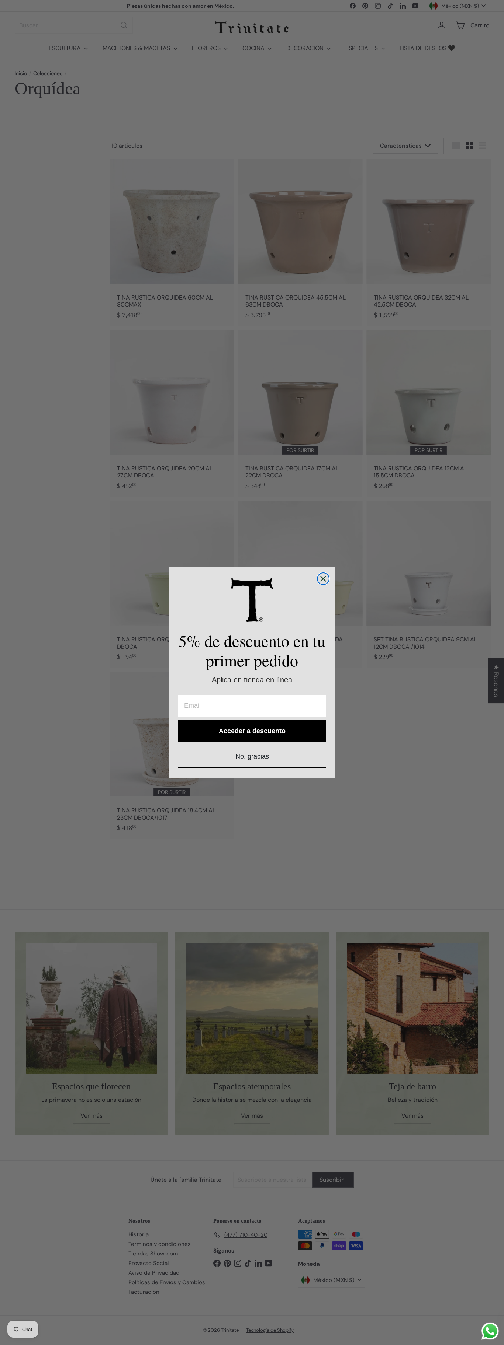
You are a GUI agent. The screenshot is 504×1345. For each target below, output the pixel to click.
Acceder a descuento (252, 731)
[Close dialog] (323, 579)
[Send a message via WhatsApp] (490, 1331)
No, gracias (252, 756)
